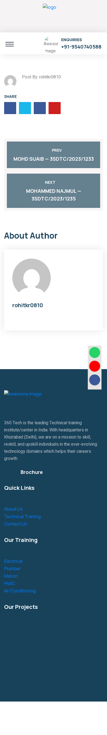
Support (69, 725)
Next (50, 182)
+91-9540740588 (81, 46)
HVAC (9, 583)
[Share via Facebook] (94, 379)
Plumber (12, 569)
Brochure (32, 472)
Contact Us (15, 524)
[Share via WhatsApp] (94, 352)
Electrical (13, 561)
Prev (57, 150)
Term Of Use (42, 725)
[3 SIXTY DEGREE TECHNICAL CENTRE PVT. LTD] (49, 15)
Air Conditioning (20, 591)
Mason (11, 576)
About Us (13, 509)
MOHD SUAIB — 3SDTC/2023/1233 (53, 159)
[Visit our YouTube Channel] (94, 366)
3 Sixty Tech (41, 711)
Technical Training (22, 516)
